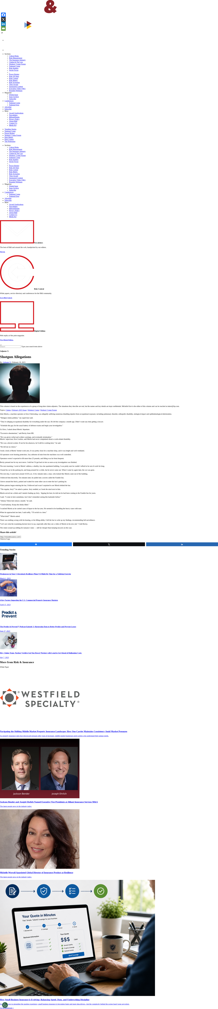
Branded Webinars (15, 91)
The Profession (10, 141)
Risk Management (15, 58)
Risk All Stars (14, 76)
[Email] (3, 28)
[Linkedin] (3, 24)
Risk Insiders (13, 68)
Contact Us (13, 123)
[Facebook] (3, 15)
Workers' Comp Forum (48, 410)
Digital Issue (13, 95)
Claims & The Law (16, 62)
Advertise (8, 107)
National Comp (14, 66)
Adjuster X (7, 362)
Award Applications (16, 113)
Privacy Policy (14, 119)
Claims (8, 410)
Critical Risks (14, 56)
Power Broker (14, 74)
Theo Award (13, 84)
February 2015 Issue (19, 410)
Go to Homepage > (7, 1008)
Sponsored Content (16, 87)
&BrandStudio (14, 117)
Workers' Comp (33, 410)
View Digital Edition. (6, 340)
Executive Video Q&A (17, 89)
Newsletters (13, 115)
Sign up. (2, 252)
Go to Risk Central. (6, 298)
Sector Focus (13, 70)
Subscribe (12, 99)
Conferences (9, 101)
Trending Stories (10, 129)
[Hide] (2, 33)
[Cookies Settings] (5, 1005)
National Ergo (14, 105)
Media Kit (12, 125)
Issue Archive (14, 97)
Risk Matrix (13, 80)
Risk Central (13, 78)
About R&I (13, 121)
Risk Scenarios (14, 82)
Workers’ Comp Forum (17, 64)
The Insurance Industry (17, 60)
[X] (3, 19)
